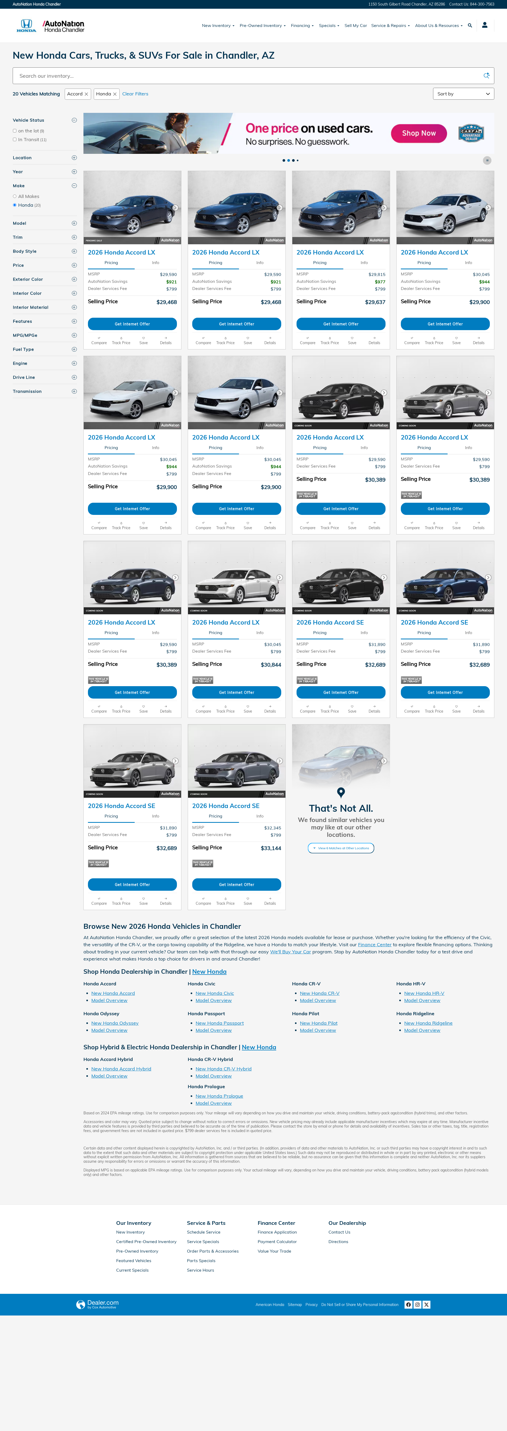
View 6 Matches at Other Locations (343, 848)
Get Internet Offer (132, 324)
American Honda (270, 1304)
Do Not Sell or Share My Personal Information (359, 1304)
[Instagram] (417, 1305)
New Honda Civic (215, 993)
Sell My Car (356, 25)
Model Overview (109, 1000)
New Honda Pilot (318, 1023)
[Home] (26, 25)
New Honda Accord (113, 993)
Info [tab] (155, 262)
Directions (338, 1241)
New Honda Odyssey (115, 1023)
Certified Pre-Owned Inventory (146, 1241)
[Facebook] (408, 1305)
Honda (103, 94)
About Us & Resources (437, 25)
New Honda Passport (220, 1023)
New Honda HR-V (424, 993)
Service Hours (200, 1270)
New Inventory (216, 25)
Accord (75, 94)
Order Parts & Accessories (213, 1251)
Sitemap (295, 1304)
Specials (327, 25)
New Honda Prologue (219, 1096)
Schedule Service (203, 1232)
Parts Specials (201, 1260)
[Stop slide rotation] (487, 160)
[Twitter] (426, 1305)
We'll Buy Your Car (290, 952)
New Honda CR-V (320, 993)
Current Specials (132, 1270)
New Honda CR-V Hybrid (224, 1069)
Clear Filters (135, 94)
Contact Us (339, 1232)
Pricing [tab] (111, 262)
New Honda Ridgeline (428, 1023)
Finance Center (375, 944)
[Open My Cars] (483, 26)
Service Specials (203, 1241)
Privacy (312, 1304)
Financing (300, 25)
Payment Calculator (277, 1241)
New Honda (209, 971)
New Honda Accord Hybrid (121, 1069)
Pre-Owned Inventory (261, 25)
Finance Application (277, 1232)
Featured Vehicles (133, 1260)
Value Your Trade (274, 1251)
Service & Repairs (388, 25)
